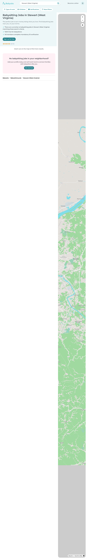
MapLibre (71, 556)
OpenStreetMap (78, 556)
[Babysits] (8, 3)
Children (22, 9)
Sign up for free (9, 39)
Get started (29, 68)
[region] (72, 286)
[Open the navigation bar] (82, 3)
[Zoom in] (82, 17)
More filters (47, 9)
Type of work (10, 9)
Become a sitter (73, 3)
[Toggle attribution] (84, 556)
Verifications (34, 9)
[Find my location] (82, 25)
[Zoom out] (82, 20)
